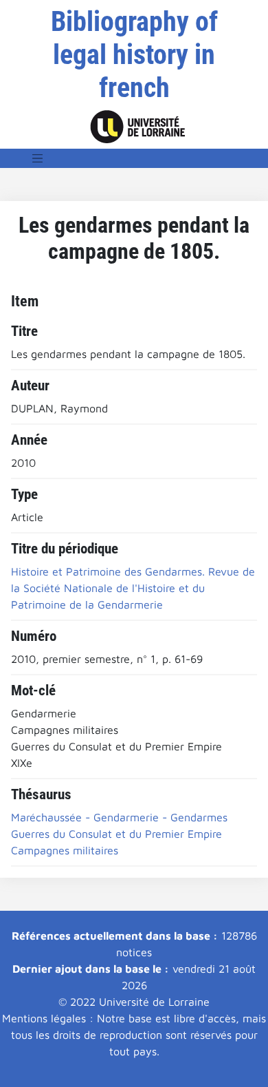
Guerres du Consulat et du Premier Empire (116, 833)
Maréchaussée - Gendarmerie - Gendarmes (119, 817)
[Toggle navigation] (38, 158)
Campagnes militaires (64, 850)
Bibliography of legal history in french (134, 55)
